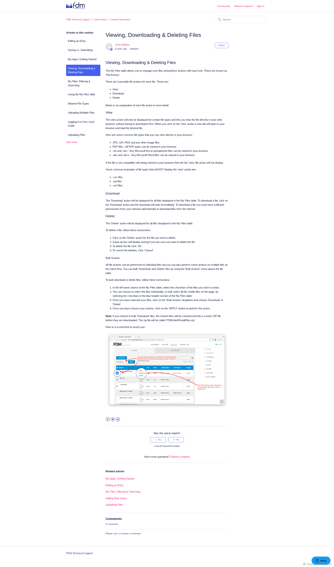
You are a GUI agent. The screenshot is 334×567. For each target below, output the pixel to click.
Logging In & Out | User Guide (81, 123)
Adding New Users (116, 498)
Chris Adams (122, 44)
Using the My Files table (81, 94)
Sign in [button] (260, 6)
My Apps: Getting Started (82, 59)
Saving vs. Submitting (80, 50)
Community (223, 6)
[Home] (75, 7)
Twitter (113, 419)
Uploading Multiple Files (81, 112)
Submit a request (243, 6)
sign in (116, 533)
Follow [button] (221, 45)
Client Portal (100, 19)
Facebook (108, 419)
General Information (120, 19)
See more (71, 142)
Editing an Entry (77, 40)
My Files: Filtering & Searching (79, 83)
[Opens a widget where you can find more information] (321, 561)
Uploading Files (76, 134)
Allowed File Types (78, 103)
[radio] (158, 439)
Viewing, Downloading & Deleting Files (81, 70)
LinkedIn (118, 419)
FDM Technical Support (78, 19)
